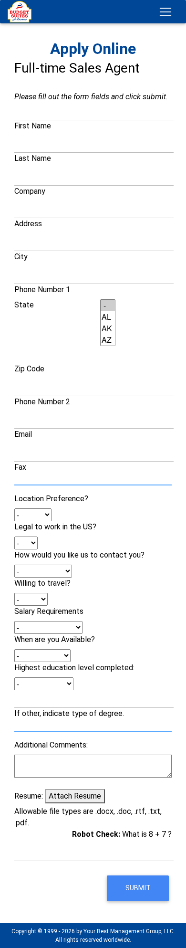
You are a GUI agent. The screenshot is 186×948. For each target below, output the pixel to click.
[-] (108, 305)
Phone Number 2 (42, 401)
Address (28, 223)
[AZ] (108, 340)
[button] (138, 888)
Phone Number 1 (42, 289)
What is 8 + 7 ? (122, 834)
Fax (20, 467)
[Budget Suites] (22, 11)
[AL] (108, 317)
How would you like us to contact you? (79, 554)
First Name (32, 125)
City (21, 256)
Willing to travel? (42, 583)
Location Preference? (51, 498)
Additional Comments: (51, 744)
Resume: (28, 796)
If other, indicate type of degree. (69, 713)
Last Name (32, 158)
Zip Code (29, 368)
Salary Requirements (48, 611)
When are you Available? (54, 639)
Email (23, 434)
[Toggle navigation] (165, 12)
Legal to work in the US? (55, 526)
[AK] (108, 328)
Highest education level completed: (74, 667)
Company (29, 191)
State (24, 304)
